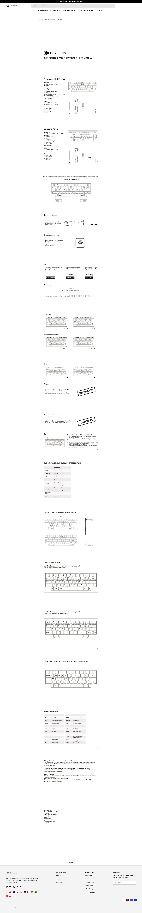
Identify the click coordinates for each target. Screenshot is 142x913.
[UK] (10, 892)
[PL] (10, 896)
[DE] (25, 892)
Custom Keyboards (69, 10)
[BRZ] (35, 892)
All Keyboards (54, 10)
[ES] (32, 892)
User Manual (88, 876)
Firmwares (88, 879)
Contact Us (58, 879)
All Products (42, 10)
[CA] (21, 892)
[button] (135, 6)
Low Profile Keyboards (86, 10)
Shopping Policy (89, 882)
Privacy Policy (89, 885)
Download (59, 19)
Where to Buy (59, 882)
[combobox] (73, 6)
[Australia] (14, 892)
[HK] (6, 896)
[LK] (6, 892)
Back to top (71, 862)
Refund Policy (89, 889)
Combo (99, 10)
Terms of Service (90, 892)
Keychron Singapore (14, 907)
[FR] (28, 892)
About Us (58, 876)
